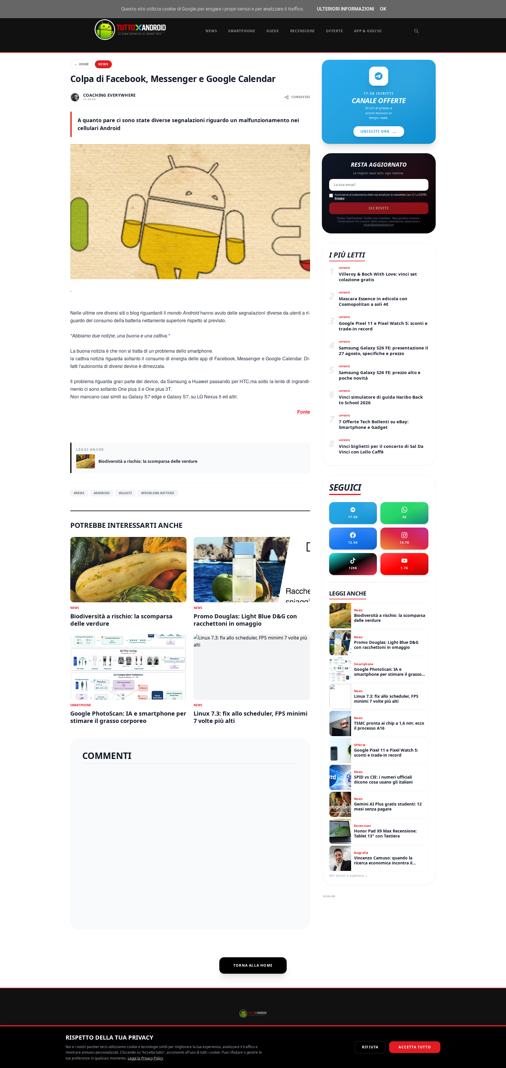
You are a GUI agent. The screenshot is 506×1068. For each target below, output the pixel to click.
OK (383, 9)
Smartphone (241, 30)
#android (102, 493)
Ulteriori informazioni (345, 9)
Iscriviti (379, 208)
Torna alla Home (253, 965)
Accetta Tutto (415, 1047)
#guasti (125, 493)
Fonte (303, 411)
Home (81, 64)
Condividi (300, 97)
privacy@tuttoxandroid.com (379, 224)
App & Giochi (368, 30)
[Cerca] (416, 31)
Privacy (339, 198)
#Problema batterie (157, 493)
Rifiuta (370, 1047)
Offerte (334, 30)
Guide (272, 30)
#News (79, 493)
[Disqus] (190, 844)
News (211, 30)
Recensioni (302, 30)
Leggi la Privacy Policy (145, 1058)
